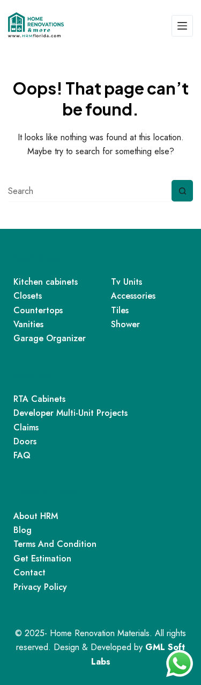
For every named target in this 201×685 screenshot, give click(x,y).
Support (35, 374)
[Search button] (182, 190)
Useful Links (45, 491)
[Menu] (182, 26)
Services (36, 257)
